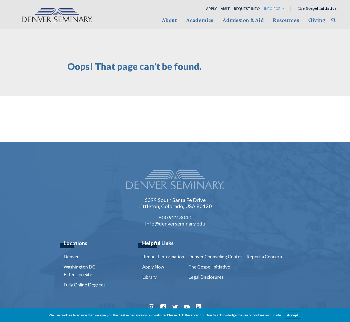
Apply (211, 8)
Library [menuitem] (149, 277)
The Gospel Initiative (317, 8)
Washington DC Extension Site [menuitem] (79, 270)
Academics (199, 20)
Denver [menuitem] (71, 256)
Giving (316, 20)
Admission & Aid (243, 20)
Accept (292, 315)
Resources (286, 20)
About (169, 20)
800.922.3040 (175, 217)
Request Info (247, 8)
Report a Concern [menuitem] (264, 256)
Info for (272, 8)
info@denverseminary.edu (175, 223)
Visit (225, 8)
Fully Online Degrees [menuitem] (85, 284)
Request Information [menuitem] (163, 256)
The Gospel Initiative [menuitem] (209, 267)
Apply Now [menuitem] (153, 267)
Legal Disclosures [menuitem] (206, 277)
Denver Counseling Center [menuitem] (215, 256)
